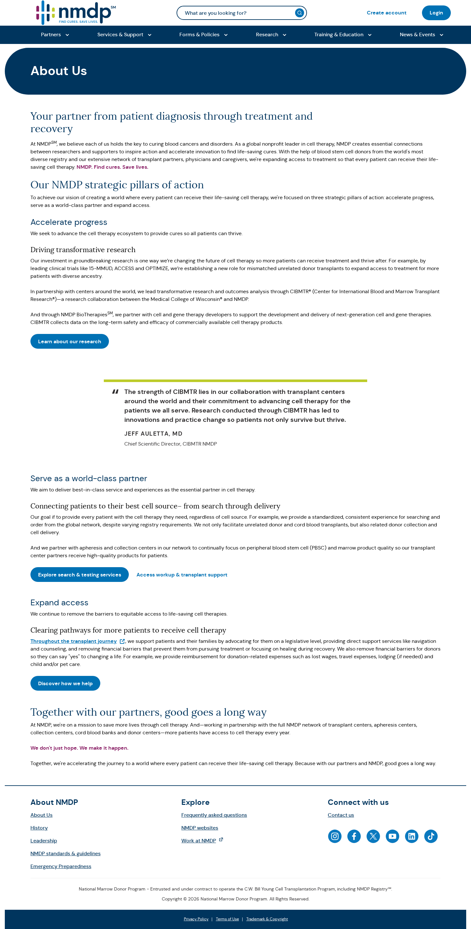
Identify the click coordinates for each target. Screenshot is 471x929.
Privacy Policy (196, 919)
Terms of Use (227, 919)
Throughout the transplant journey (77, 641)
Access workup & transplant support (181, 574)
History (39, 827)
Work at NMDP (205, 840)
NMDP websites (199, 827)
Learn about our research (69, 341)
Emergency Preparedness (60, 866)
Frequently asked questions (214, 815)
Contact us (341, 815)
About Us (41, 815)
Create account (387, 12)
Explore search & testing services (79, 574)
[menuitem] (387, 12)
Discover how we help (65, 683)
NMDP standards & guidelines (65, 853)
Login (436, 12)
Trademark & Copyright (267, 919)
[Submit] (299, 12)
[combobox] (242, 13)
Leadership (43, 840)
